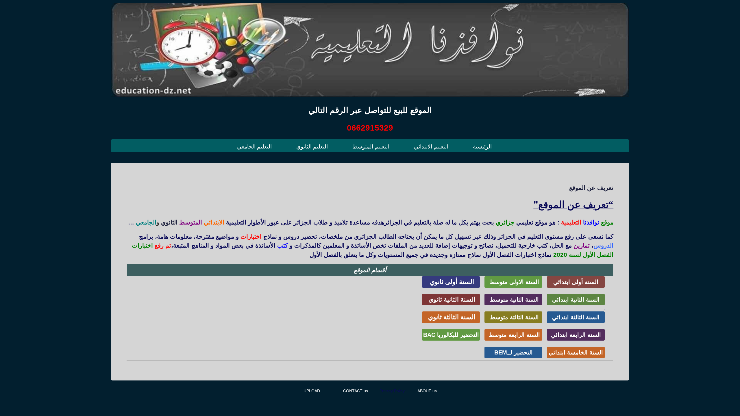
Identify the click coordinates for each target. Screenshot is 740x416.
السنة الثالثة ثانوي (451, 317)
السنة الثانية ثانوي (451, 299)
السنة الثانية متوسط (513, 299)
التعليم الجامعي (254, 147)
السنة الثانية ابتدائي (576, 299)
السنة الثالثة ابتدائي (576, 317)
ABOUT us (427, 391)
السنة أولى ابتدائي (575, 282)
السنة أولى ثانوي (451, 281)
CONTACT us (355, 391)
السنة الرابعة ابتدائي (576, 335)
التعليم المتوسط (370, 147)
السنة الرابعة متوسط (513, 335)
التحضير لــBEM (513, 352)
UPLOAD (312, 391)
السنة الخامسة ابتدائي (576, 352)
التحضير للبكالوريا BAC (451, 335)
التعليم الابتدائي (431, 147)
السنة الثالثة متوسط (513, 317)
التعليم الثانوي (312, 147)
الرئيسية (482, 147)
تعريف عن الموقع (591, 187)
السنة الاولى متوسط (513, 282)
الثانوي (169, 222)
